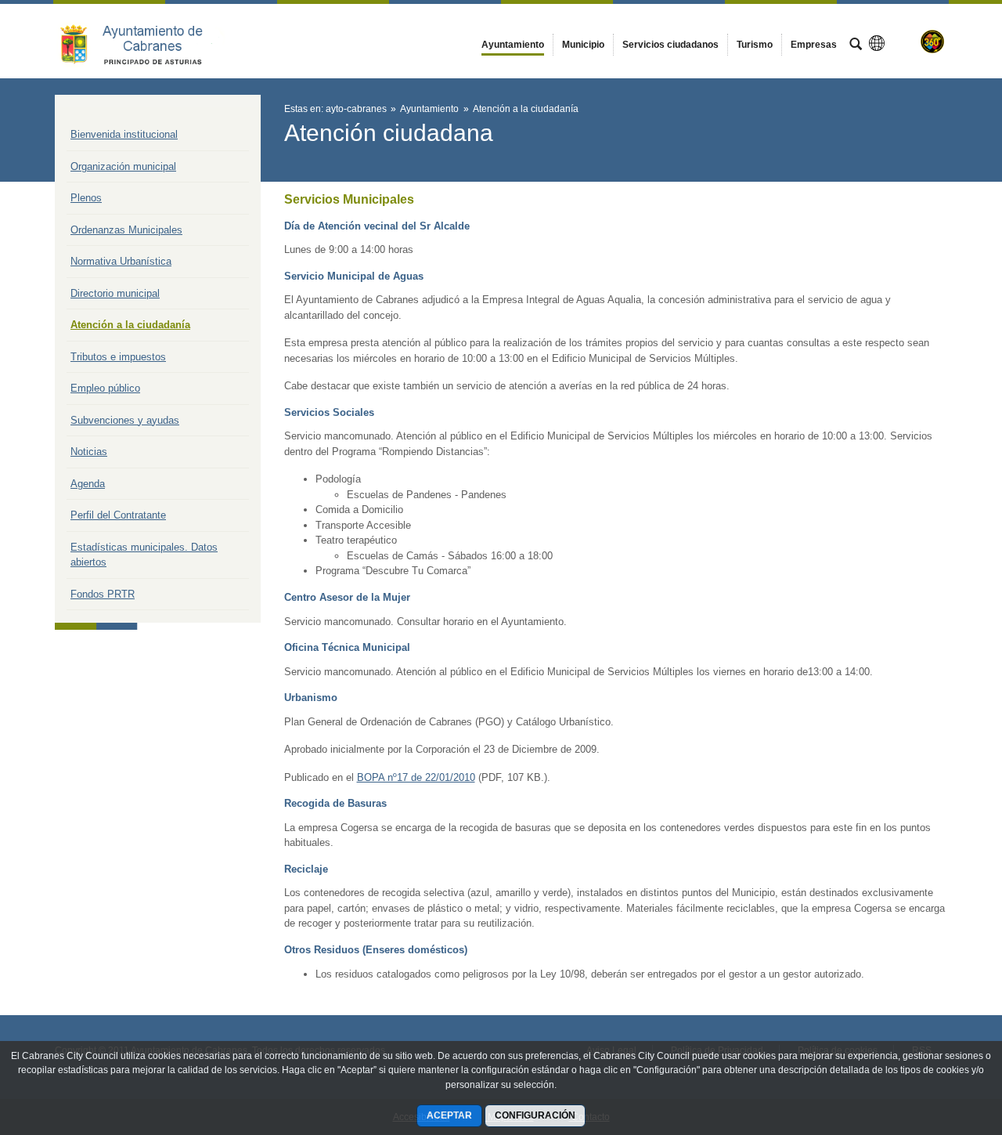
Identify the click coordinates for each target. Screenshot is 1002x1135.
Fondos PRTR (102, 594)
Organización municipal (123, 166)
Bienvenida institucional (124, 134)
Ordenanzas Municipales (126, 230)
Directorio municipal (115, 293)
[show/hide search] (856, 45)
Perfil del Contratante (118, 515)
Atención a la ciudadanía (130, 325)
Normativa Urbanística (120, 261)
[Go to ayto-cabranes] (141, 40)
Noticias (88, 451)
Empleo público (105, 388)
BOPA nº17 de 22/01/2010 (416, 777)
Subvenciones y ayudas (124, 420)
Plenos (86, 198)
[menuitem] (513, 44)
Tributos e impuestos (118, 357)
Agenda (87, 484)
